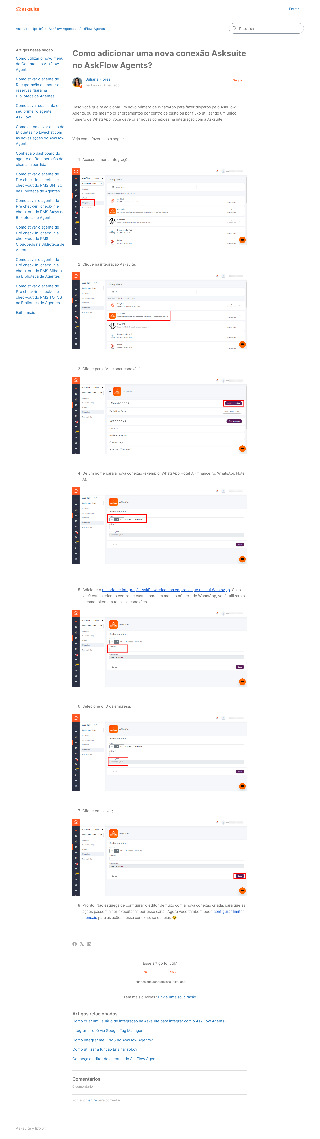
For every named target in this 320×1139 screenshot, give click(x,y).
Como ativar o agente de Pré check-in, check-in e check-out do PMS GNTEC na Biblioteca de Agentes (39, 182)
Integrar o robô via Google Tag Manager (107, 1030)
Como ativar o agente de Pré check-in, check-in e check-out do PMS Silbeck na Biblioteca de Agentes (39, 268)
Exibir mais (25, 312)
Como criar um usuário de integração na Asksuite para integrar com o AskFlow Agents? (149, 1021)
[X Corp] (82, 944)
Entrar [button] (294, 9)
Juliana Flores (98, 79)
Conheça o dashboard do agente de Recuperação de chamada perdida (40, 159)
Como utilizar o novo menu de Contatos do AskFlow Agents (40, 64)
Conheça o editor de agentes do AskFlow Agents (115, 1058)
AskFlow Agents (61, 29)
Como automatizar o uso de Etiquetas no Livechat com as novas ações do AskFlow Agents (40, 135)
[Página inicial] (27, 9)
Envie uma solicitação (177, 997)
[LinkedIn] (89, 944)
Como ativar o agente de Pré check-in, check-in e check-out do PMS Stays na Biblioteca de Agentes (40, 209)
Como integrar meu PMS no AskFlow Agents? (112, 1040)
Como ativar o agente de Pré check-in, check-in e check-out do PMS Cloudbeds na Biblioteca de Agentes (40, 238)
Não (173, 972)
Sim (147, 972)
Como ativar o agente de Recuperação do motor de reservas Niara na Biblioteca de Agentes (39, 87)
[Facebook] (74, 944)
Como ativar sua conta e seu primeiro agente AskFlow (37, 111)
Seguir (237, 80)
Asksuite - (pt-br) (30, 29)
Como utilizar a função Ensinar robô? (105, 1049)
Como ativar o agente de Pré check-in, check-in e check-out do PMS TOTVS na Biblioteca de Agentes (39, 294)
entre (92, 1100)
